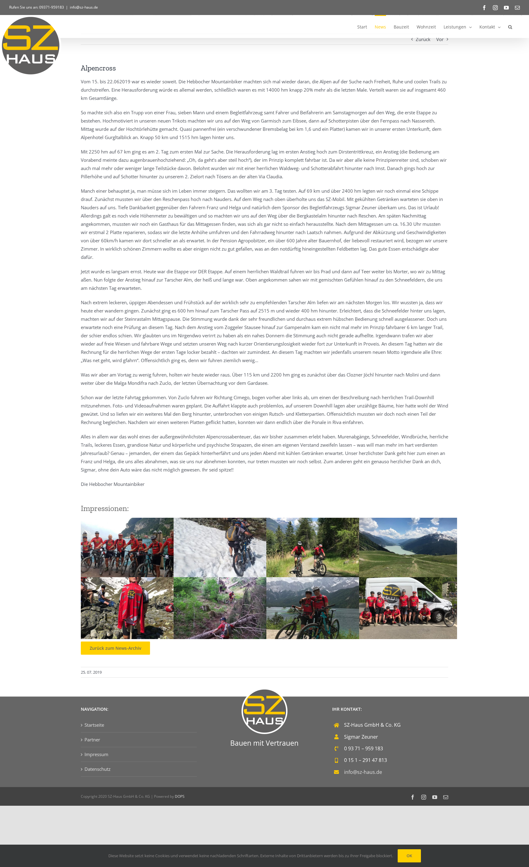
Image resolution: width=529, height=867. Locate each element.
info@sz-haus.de (84, 7)
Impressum (96, 754)
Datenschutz (97, 769)
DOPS (180, 796)
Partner (92, 739)
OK (409, 855)
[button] (510, 26)
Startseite (94, 725)
